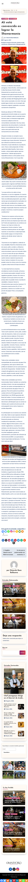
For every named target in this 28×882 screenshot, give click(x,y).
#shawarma (4, 44)
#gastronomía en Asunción (10, 42)
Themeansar (14, 877)
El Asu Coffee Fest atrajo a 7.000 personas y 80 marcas (10, 714)
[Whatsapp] (8, 531)
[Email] (19, 531)
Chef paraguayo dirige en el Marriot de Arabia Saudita (14, 698)
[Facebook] (3, 531)
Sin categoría (8, 830)
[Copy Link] (17, 531)
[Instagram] (11, 531)
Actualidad (5, 18)
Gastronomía (12, 18)
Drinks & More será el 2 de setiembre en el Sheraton (10, 705)
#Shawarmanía (12, 44)
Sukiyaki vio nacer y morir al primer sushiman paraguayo (9, 732)
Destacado (7, 586)
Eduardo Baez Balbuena (12, 37)
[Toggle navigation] (2, 4)
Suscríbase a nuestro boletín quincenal (13, 745)
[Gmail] (14, 531)
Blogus (22, 875)
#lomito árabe (20, 42)
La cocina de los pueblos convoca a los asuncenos (10, 723)
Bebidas (7, 814)
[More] (22, 531)
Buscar (5, 647)
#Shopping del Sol (20, 44)
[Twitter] (5, 531)
